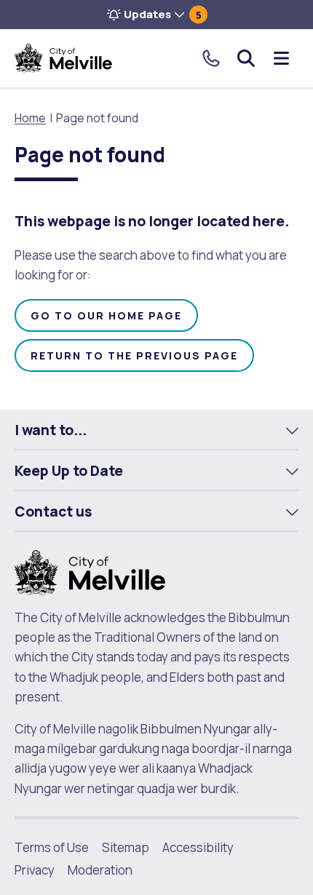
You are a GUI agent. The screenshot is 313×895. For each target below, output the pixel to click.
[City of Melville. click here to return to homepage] (90, 571)
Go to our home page (106, 315)
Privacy (35, 870)
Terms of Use (52, 847)
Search (246, 58)
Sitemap (125, 847)
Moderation (100, 870)
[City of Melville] (63, 58)
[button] (156, 14)
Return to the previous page (134, 355)
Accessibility (198, 847)
